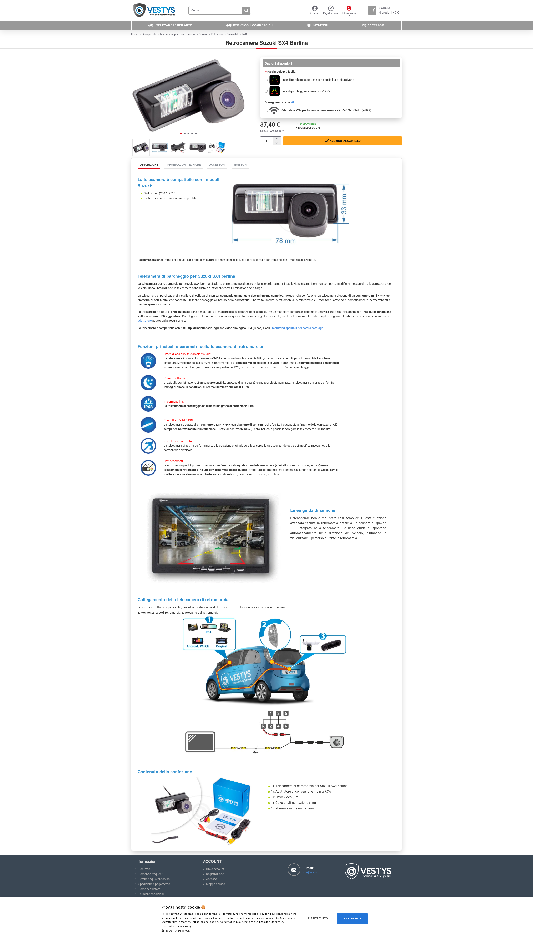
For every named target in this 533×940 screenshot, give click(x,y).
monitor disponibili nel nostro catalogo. (298, 328)
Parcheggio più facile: (281, 71)
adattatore (145, 320)
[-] (277, 143)
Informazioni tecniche (184, 165)
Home (134, 34)
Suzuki (203, 34)
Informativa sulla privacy (176, 926)
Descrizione (149, 165)
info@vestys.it (311, 872)
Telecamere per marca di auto (177, 34)
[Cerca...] (246, 10)
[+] (277, 139)
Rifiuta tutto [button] (318, 918)
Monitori (240, 165)
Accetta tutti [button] (352, 918)
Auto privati (149, 34)
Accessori (217, 165)
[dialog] (266, 918)
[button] (135, 97)
